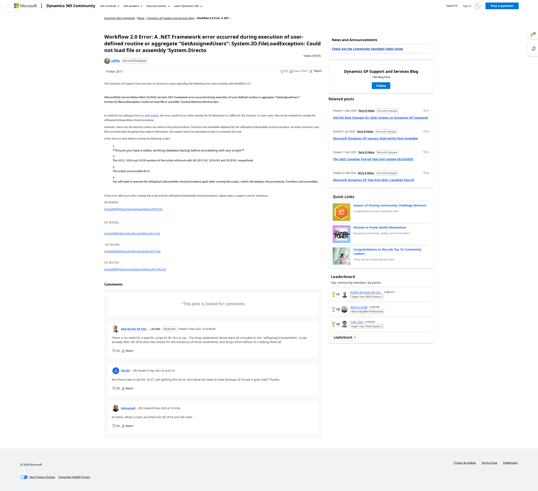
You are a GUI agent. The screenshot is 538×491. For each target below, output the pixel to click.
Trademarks (510, 463)
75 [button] (135, 371)
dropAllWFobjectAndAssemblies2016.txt (132, 233)
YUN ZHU (356, 322)
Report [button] (318, 71)
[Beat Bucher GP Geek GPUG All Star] (115, 329)
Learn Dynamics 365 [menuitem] (186, 6)
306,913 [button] (390, 292)
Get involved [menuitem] (108, 6)
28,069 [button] (155, 329)
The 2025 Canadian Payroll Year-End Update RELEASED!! (373, 159)
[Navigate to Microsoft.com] (25, 5)
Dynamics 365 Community (70, 5)
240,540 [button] (375, 307)
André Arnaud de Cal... (366, 292)
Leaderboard (343, 337)
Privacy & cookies (465, 463)
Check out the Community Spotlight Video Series (367, 49)
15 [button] (140, 408)
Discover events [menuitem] (156, 6)
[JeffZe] (107, 61)
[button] (452, 6)
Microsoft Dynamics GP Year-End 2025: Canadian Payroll (373, 180)
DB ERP (125, 370)
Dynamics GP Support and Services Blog (170, 18)
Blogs (141, 18)
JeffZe (115, 61)
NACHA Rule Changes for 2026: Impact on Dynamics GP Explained (380, 118)
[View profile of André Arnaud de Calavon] (344, 294)
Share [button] (304, 71)
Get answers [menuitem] (131, 6)
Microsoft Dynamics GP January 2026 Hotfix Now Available (375, 138)
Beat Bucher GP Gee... (134, 329)
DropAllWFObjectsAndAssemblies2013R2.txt (135, 269)
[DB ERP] (115, 370)
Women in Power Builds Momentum (379, 227)
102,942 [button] (371, 321)
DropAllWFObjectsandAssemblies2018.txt (133, 209)
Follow (381, 86)
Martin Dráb (359, 307)
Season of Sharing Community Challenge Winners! (389, 205)
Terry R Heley (366, 110)
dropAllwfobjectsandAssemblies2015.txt (132, 251)
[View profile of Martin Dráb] (344, 309)
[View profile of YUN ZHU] (344, 324)
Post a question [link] (502, 6)
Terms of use (489, 463)
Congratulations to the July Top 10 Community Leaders (387, 251)
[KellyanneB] (115, 408)
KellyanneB (128, 408)
